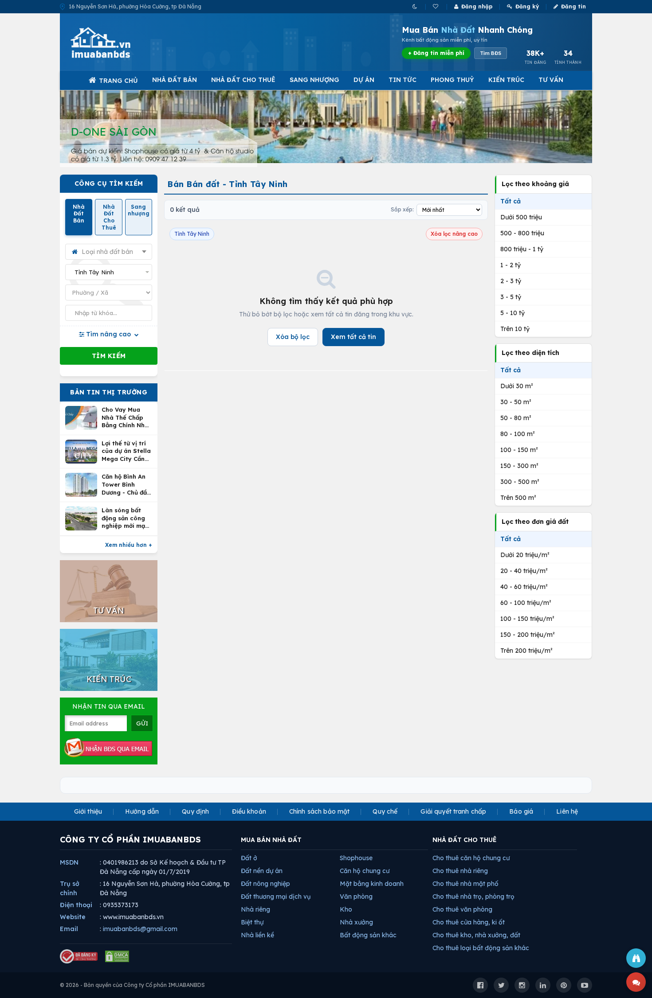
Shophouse (356, 858)
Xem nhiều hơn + (128, 545)
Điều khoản (249, 811)
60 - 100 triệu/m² (525, 603)
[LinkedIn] (542, 985)
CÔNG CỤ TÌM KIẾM (109, 183)
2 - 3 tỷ (510, 281)
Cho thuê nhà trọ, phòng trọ (473, 897)
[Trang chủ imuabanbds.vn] (113, 42)
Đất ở (249, 858)
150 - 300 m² (519, 466)
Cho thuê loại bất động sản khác (480, 948)
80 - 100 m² (517, 434)
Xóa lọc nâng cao (454, 233)
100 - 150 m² (519, 450)
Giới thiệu (88, 811)
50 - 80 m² (515, 418)
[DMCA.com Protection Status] (117, 956)
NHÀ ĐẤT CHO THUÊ (464, 840)
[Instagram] (522, 985)
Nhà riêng (255, 909)
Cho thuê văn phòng (462, 909)
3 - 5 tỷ (510, 297)
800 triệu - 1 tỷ (521, 249)
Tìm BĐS (490, 53)
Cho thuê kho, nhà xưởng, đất (476, 935)
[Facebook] (480, 985)
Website (73, 917)
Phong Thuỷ (452, 80)
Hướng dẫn (142, 811)
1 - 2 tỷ (510, 265)
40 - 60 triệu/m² (524, 587)
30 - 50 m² (515, 402)
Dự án (363, 80)
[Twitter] (501, 985)
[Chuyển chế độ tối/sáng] (415, 6)
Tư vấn (550, 80)
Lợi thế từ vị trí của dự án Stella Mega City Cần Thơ (126, 451)
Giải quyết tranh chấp (453, 811)
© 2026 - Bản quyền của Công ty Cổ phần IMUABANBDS (132, 985)
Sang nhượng (314, 80)
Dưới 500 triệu (521, 217)
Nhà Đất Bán (174, 80)
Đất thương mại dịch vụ (275, 897)
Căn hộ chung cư (364, 871)
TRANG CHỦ (118, 81)
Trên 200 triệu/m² (526, 651)
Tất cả (510, 201)
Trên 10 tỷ (515, 329)
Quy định (195, 811)
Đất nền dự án (262, 871)
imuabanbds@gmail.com (140, 929)
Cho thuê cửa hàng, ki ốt (468, 922)
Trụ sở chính (69, 888)
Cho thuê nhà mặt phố (465, 884)
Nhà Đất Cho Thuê (243, 80)
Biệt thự (252, 922)
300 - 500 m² (519, 482)
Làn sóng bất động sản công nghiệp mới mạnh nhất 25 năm (127, 518)
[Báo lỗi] (636, 958)
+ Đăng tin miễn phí (436, 53)
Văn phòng (356, 897)
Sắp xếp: (402, 209)
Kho (346, 909)
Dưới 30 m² (516, 386)
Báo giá (521, 811)
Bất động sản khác (368, 935)
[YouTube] (584, 985)
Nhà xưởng (356, 922)
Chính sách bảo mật (319, 811)
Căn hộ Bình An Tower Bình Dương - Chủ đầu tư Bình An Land (126, 484)
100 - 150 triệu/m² (527, 619)
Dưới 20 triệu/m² (525, 555)
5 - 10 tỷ (512, 313)
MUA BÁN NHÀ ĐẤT (271, 840)
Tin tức (402, 80)
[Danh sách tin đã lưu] (436, 6)
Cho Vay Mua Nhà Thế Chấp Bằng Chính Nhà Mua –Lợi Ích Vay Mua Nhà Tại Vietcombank (127, 417)
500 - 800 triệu (522, 233)
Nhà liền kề (257, 935)
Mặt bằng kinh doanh (372, 884)
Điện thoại (76, 905)
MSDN (69, 862)
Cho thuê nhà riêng (460, 871)
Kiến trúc (506, 80)
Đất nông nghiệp (265, 884)
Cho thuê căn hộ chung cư (471, 858)
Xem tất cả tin (353, 337)
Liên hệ (567, 811)
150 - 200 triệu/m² (527, 635)
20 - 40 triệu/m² (524, 571)
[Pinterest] (563, 985)
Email (69, 929)
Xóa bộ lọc (293, 337)
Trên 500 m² (518, 498)
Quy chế (385, 811)
